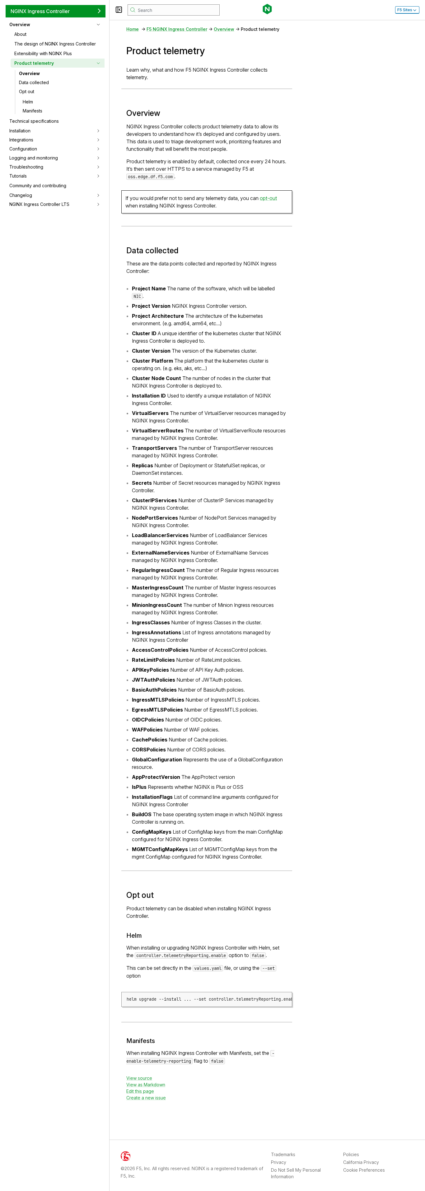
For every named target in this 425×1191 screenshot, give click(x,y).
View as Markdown (145, 1084)
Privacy (278, 1162)
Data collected (34, 82)
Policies (351, 1154)
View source (139, 1078)
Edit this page (140, 1091)
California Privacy (361, 1162)
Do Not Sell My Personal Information (296, 1173)
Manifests (32, 110)
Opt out (26, 91)
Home (132, 29)
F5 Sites (404, 9)
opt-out (268, 198)
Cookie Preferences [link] (364, 1170)
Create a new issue (146, 1097)
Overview (29, 73)
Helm (28, 101)
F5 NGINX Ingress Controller (177, 29)
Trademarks (283, 1154)
